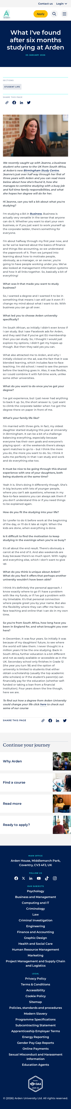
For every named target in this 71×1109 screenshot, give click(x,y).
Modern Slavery (35, 1013)
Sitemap (35, 1002)
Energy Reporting (35, 1037)
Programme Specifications (35, 1019)
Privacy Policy (35, 978)
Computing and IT (35, 903)
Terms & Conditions (35, 984)
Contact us (45, 3)
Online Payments (36, 1048)
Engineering (35, 926)
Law (35, 914)
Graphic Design (35, 938)
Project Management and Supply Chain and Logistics (35, 963)
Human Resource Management (35, 949)
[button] (62, 3)
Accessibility (35, 990)
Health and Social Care (35, 943)
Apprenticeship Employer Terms (35, 1031)
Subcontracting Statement (35, 1025)
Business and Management (35, 897)
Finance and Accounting (35, 932)
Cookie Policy (35, 996)
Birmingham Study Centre (41, 170)
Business (36, 213)
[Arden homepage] (6, 13)
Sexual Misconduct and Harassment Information (35, 1057)
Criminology (35, 908)
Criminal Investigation (35, 920)
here (43, 704)
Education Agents (35, 1064)
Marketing (35, 955)
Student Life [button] (12, 87)
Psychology (35, 891)
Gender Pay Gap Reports (35, 1043)
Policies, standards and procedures (35, 1008)
